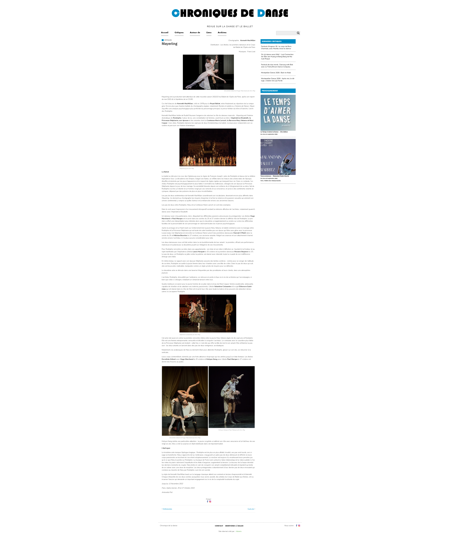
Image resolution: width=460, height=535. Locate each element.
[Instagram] (210, 501)
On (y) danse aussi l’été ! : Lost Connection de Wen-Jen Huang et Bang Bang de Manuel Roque (277, 56)
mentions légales (234, 526)
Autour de (195, 33)
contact (219, 526)
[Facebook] (296, 525)
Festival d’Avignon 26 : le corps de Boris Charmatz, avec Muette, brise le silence (276, 47)
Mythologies (167, 509)
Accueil (164, 33)
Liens (208, 33)
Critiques (179, 33)
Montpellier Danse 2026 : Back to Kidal (276, 73)
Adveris (239, 531)
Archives (222, 33)
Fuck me (251, 509)
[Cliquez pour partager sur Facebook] (207, 501)
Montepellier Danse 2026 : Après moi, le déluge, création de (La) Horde (278, 79)
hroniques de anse (230, 18)
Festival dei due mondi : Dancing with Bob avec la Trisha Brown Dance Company (277, 65)
